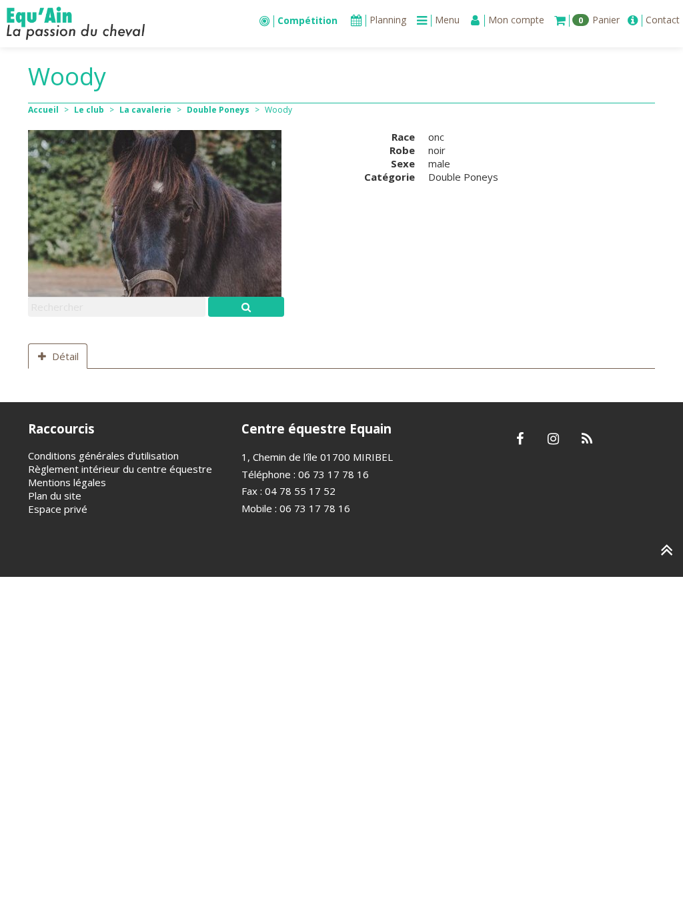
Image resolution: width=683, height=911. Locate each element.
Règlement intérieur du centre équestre (120, 469)
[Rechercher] (246, 307)
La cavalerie (145, 109)
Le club (89, 109)
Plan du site (54, 495)
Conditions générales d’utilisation (103, 455)
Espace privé (57, 509)
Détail (65, 356)
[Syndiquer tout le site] (586, 439)
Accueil (43, 109)
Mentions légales (67, 482)
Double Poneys (218, 109)
